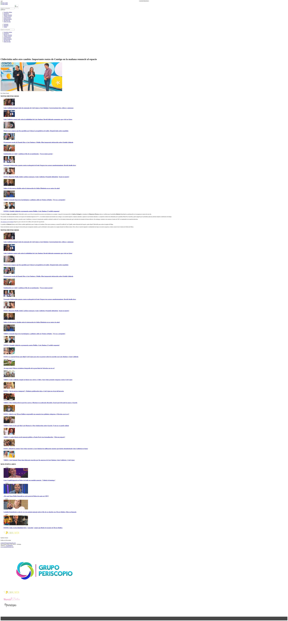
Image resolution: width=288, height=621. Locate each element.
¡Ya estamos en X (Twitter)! (7, 221)
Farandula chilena (8, 12)
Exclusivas (6, 13)
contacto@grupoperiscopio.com (8, 543)
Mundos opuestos (8, 15)
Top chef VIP (7, 20)
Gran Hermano (7, 17)
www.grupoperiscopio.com (7, 547)
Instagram (6, 25)
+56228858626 (9, 545)
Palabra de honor (8, 19)
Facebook (6, 24)
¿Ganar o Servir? (8, 16)
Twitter (5, 27)
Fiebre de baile (7, 21)
